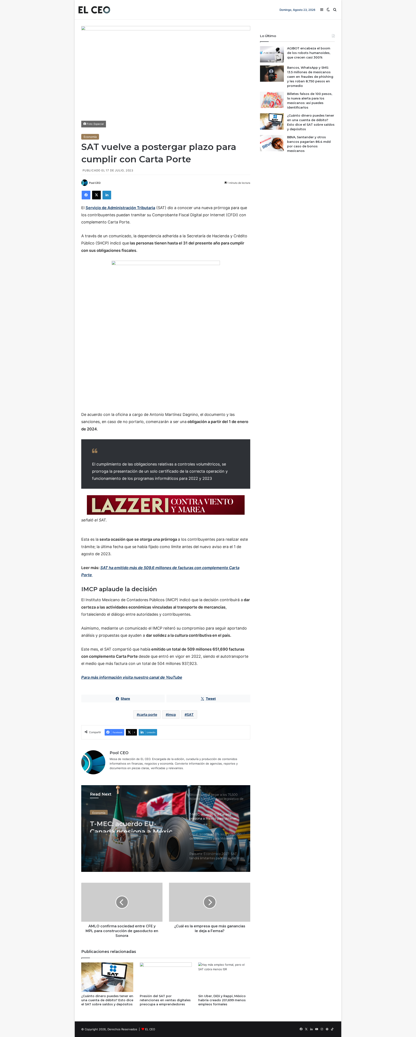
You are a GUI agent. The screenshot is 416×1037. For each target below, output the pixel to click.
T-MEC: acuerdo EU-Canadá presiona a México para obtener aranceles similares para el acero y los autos (135, 824)
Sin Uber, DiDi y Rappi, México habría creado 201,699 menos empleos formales (222, 1000)
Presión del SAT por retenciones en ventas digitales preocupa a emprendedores (165, 1000)
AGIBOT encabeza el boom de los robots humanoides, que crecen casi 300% (308, 52)
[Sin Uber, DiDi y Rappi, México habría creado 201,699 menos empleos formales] (224, 977)
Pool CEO (95, 182)
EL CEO (150, 1029)
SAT (190, 714)
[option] (165, 828)
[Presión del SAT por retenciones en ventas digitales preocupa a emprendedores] (166, 977)
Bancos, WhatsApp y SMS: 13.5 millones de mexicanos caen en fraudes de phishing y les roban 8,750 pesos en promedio (310, 77)
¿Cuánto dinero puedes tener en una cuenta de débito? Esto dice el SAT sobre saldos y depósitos (107, 1000)
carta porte (148, 714)
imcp (172, 714)
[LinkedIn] (106, 195)
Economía (90, 136)
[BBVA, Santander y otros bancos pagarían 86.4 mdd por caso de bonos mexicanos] (272, 143)
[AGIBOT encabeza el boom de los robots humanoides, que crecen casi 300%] (272, 54)
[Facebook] (86, 195)
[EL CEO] (94, 10)
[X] (96, 195)
